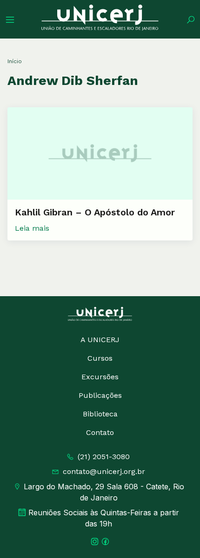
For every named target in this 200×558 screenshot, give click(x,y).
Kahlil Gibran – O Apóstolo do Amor (95, 212)
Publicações (100, 395)
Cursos (100, 358)
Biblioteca (100, 413)
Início (14, 61)
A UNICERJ (100, 339)
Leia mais (32, 228)
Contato (100, 432)
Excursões (100, 376)
